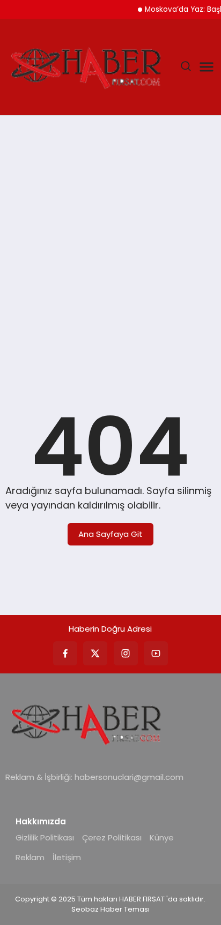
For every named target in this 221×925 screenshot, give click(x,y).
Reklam (30, 857)
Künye (162, 837)
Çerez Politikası (112, 837)
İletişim (67, 857)
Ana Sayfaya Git (110, 534)
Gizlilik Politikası (45, 837)
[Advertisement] (110, 242)
